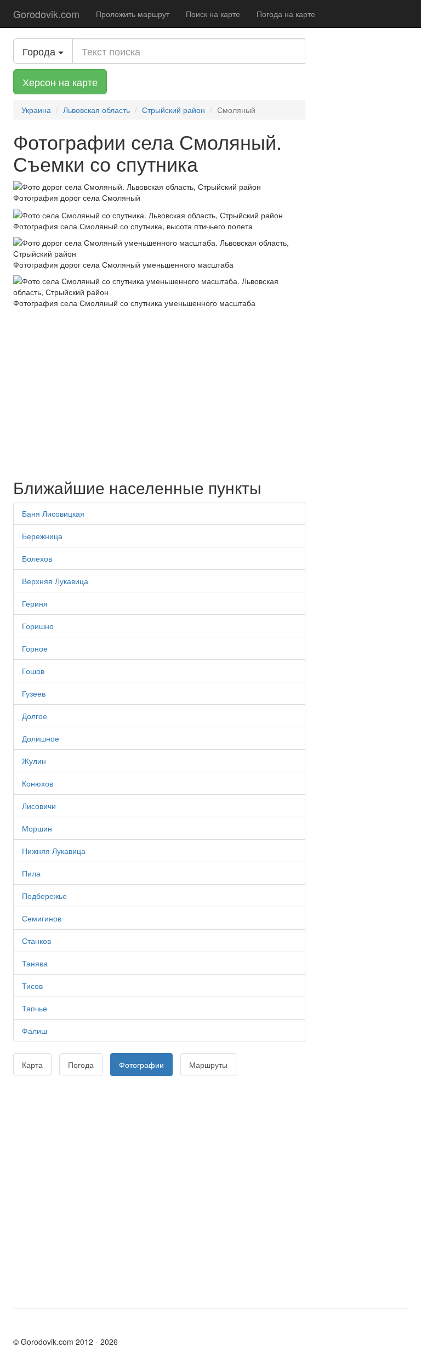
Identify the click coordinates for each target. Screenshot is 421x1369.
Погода (81, 1064)
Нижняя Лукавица (54, 850)
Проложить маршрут (132, 13)
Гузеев (33, 693)
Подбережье (44, 895)
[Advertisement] (159, 390)
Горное (35, 648)
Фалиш (34, 1030)
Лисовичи (39, 805)
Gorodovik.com (46, 14)
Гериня (35, 603)
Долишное (40, 738)
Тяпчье (34, 1008)
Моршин (37, 828)
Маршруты (208, 1064)
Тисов (32, 985)
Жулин (34, 760)
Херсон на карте (60, 82)
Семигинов (41, 918)
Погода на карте (286, 13)
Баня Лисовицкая (53, 513)
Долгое (34, 715)
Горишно (38, 625)
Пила (31, 873)
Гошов (33, 670)
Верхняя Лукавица (55, 580)
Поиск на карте (213, 13)
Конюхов (37, 783)
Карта (32, 1064)
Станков (36, 940)
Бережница (42, 535)
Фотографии (141, 1064)
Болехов (37, 558)
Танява (35, 963)
